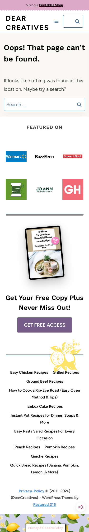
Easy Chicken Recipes (29, 372)
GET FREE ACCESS (44, 325)
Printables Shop (51, 5)
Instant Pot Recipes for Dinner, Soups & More (44, 418)
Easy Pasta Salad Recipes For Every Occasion (44, 434)
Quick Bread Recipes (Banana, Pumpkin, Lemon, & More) (44, 468)
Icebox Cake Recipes (45, 406)
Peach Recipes (27, 447)
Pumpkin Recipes (60, 447)
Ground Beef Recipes (44, 381)
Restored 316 (44, 504)
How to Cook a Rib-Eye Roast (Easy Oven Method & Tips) (44, 393)
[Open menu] (56, 21)
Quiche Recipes (44, 456)
